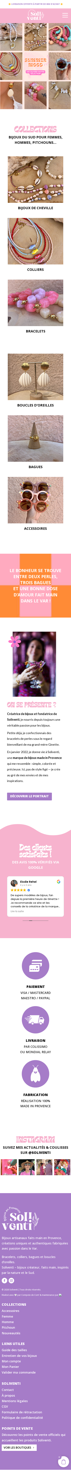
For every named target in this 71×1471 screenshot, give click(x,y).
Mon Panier (10, 1367)
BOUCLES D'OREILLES (35, 405)
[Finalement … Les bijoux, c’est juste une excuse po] (44, 1167)
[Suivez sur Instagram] (11, 1280)
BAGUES (36, 467)
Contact (8, 1390)
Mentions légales (15, 1401)
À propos (8, 1395)
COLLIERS (35, 269)
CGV (5, 1406)
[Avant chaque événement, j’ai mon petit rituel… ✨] (62, 1167)
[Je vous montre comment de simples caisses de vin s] (9, 1167)
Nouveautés (11, 1333)
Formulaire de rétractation (22, 1412)
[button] (35, 66)
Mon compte (11, 1361)
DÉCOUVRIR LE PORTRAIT (29, 796)
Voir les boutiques (17, 1447)
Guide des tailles (14, 1350)
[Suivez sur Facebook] (4, 1280)
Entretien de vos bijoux (19, 1356)
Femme (7, 1316)
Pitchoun (8, 1327)
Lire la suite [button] (17, 911)
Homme (8, 1322)
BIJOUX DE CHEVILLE (35, 208)
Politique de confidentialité (22, 1418)
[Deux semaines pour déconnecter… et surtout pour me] (27, 1167)
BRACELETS (35, 331)
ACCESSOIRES (35, 528)
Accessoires (10, 1311)
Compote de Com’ (30, 1294)
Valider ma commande (19, 1372)
